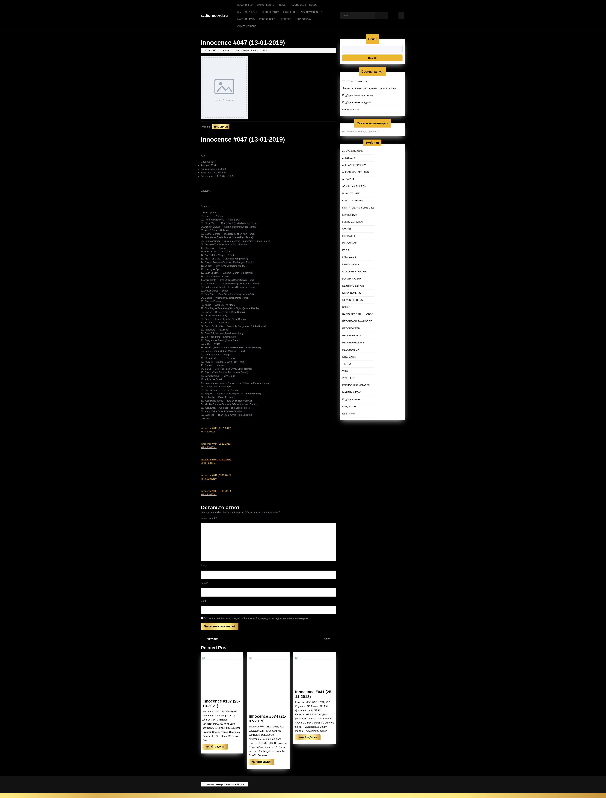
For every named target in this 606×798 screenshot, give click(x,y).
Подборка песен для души (356, 102)
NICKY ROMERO (351, 293)
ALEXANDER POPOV (354, 165)
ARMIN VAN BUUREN (311, 12)
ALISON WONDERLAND (355, 172)
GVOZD (346, 229)
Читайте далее (217, 747)
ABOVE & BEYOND (352, 150)
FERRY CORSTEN (352, 221)
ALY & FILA (348, 179)
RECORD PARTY (270, 12)
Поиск (372, 39)
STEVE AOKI (349, 356)
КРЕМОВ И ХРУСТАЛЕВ (356, 385)
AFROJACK (348, 158)
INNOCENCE (289, 12)
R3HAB (346, 307)
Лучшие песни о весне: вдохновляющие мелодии (369, 88)
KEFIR (345, 250)
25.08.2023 (210, 50)
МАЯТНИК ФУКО (246, 19)
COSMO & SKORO (352, 200)
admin (226, 50)
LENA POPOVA (303, 19)
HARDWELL (348, 236)
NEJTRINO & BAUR (247, 12)
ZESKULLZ (348, 378)
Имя (204, 565)
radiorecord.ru (214, 15)
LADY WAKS (349, 257)
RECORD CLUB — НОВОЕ (303, 5)
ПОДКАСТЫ (349, 406)
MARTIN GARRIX (351, 278)
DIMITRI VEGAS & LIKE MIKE (358, 207)
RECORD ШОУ (245, 5)
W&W (345, 371)
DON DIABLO (349, 214)
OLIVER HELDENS (246, 26)
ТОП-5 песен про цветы (355, 81)
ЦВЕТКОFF (285, 19)
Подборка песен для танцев (357, 95)
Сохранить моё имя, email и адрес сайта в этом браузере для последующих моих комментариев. (256, 618)
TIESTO (346, 364)
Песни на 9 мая (350, 109)
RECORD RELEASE (353, 342)
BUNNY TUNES (350, 193)
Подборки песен (351, 399)
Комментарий (209, 518)
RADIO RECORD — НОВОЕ (271, 5)
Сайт (203, 600)
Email (204, 583)
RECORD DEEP (267, 19)
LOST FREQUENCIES (354, 271)
